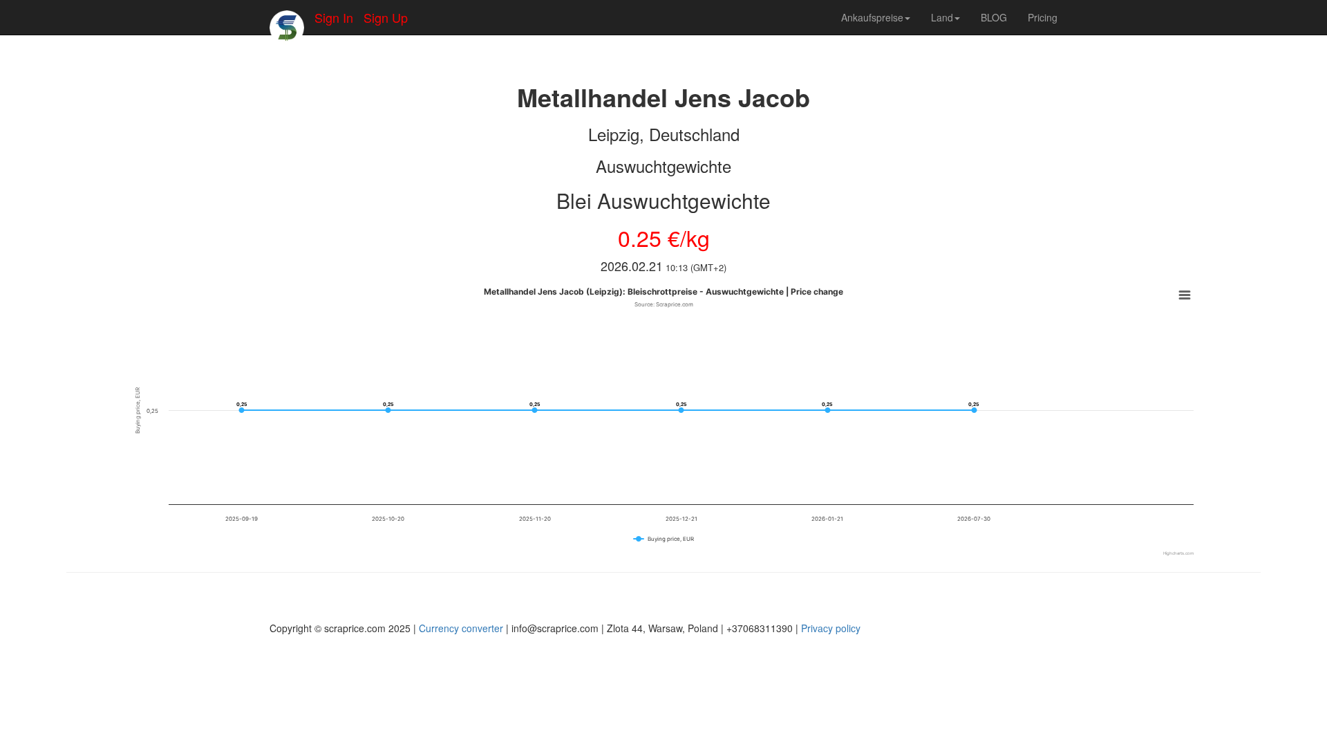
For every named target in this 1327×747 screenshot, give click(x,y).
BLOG (994, 17)
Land (942, 17)
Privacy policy (830, 628)
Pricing (1042, 17)
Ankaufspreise (872, 17)
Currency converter (461, 628)
